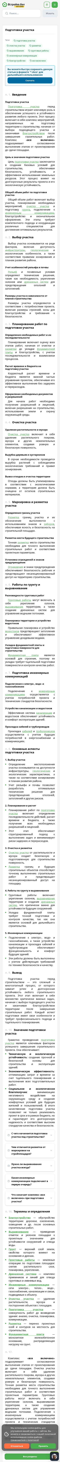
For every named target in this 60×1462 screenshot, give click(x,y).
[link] (30, 1457)
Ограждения (15, 567)
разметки (10, 349)
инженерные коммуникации (23, 55)
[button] (47, 5)
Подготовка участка (23, 106)
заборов (49, 524)
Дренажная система (22, 1274)
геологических (41, 771)
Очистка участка (18, 434)
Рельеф (12, 272)
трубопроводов (45, 731)
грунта (26, 209)
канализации (44, 712)
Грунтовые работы (19, 600)
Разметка (13, 517)
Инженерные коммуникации (29, 1284)
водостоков (12, 631)
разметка (36, 45)
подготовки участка (27, 161)
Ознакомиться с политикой (25, 1440)
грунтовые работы (40, 50)
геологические (40, 250)
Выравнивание (18, 1231)
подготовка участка (25, 40)
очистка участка (17, 45)
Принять (43, 1446)
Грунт (12, 1249)
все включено (39, 60)
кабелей (27, 731)
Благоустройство (20, 1217)
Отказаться (17, 1446)
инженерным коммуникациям (29, 213)
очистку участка (38, 206)
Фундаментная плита (23, 655)
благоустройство (17, 60)
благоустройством (34, 133)
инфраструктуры (15, 250)
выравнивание (16, 50)
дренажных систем (36, 282)
